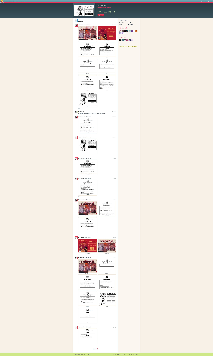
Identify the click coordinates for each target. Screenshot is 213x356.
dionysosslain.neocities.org (104, 7)
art (123, 46)
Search (10, 1)
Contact (136, 354)
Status (129, 354)
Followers (122, 37)
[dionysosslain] (76, 20)
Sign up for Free (203, 1)
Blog (124, 354)
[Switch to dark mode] (212, 1)
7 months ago (114, 24)
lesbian (129, 46)
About (114, 354)
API (126, 354)
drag (120, 46)
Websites (6, 1)
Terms (132, 354)
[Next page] (97, 349)
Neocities (76, 354)
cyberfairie (81, 21)
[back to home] (2, 1)
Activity (14, 1)
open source (81, 354)
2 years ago (114, 237)
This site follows (124, 28)
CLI (121, 354)
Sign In (208, 1)
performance (134, 46)
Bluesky (89, 354)
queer (126, 46)
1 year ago (114, 158)
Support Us (23, 1)
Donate (118, 354)
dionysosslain (81, 24)
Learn (18, 1)
